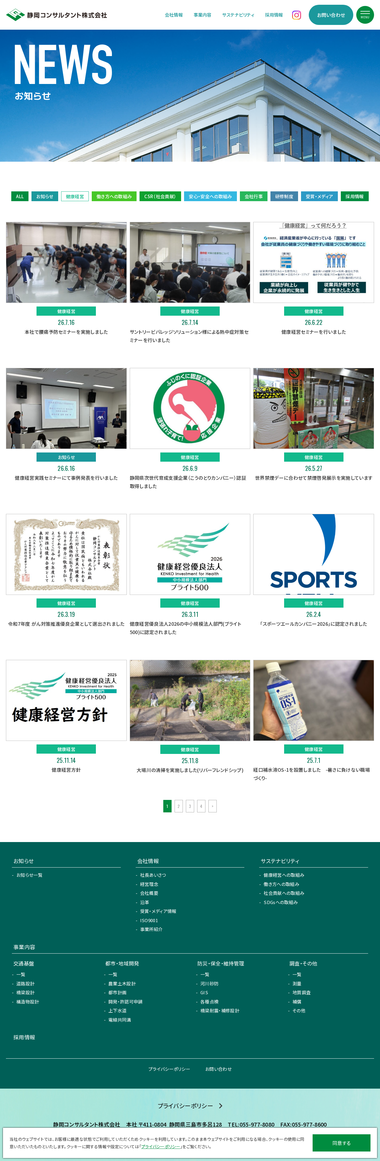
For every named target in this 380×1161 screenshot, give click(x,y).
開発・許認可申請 (125, 1001)
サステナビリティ (238, 15)
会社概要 (149, 893)
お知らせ (44, 196)
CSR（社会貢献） (160, 196)
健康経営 (75, 196)
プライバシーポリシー (169, 1069)
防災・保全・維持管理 (220, 963)
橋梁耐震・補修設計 (219, 1010)
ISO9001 (149, 920)
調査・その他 (303, 963)
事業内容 (203, 15)
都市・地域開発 (122, 963)
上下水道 (117, 1010)
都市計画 (117, 992)
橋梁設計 (25, 992)
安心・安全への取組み (210, 196)
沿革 (144, 902)
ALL (20, 196)
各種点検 (209, 1001)
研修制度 (284, 196)
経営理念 (149, 884)
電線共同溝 (119, 1020)
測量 (297, 983)
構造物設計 (27, 1001)
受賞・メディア (319, 196)
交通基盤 (23, 963)
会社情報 (174, 15)
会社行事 (254, 196)
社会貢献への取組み (284, 893)
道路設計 (25, 983)
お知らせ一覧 (29, 875)
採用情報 (274, 15)
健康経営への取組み (284, 875)
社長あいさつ (153, 875)
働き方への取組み (114, 196)
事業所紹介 (151, 929)
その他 (298, 1010)
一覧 (21, 974)
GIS (204, 992)
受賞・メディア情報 (158, 911)
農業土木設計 (122, 983)
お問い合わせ (331, 14)
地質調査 (301, 992)
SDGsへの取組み (281, 902)
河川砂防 (209, 983)
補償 (297, 1001)
